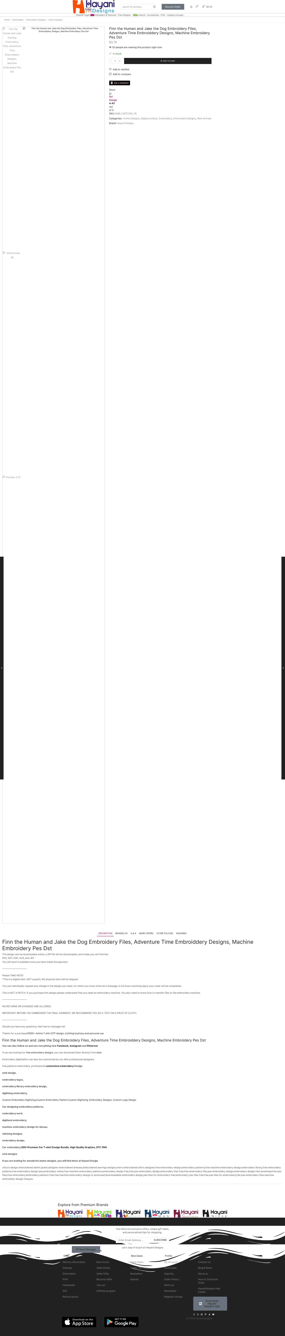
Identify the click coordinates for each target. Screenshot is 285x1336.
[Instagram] (202, 1314)
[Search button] (154, 7)
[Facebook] (194, 1314)
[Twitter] (198, 1314)
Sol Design (113, 98)
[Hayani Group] (215, 1213)
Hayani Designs (125, 123)
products (141, 15)
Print (163, 15)
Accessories (153, 15)
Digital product (149, 118)
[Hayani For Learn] (128, 1214)
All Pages (87, 15)
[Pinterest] (205, 1314)
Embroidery (18, 19)
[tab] (105, 933)
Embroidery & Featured (105, 15)
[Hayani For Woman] (186, 1214)
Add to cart (169, 61)
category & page (175, 15)
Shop (78, 15)
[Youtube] (213, 1314)
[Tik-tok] (209, 1314)
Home (7, 19)
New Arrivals (204, 118)
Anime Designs (55, 19)
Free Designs (127, 15)
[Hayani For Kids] (99, 1214)
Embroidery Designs (36, 19)
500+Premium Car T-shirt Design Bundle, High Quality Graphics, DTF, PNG (64, 1147)
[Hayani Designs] (70, 1213)
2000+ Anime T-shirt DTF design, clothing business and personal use (65, 1033)
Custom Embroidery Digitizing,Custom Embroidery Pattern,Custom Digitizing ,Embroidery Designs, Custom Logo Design (69, 1100)
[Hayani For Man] (157, 1213)
